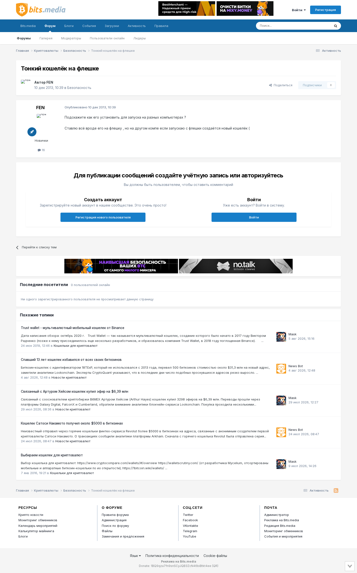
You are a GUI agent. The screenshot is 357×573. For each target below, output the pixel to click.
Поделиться (282, 85)
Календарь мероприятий (37, 526)
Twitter (188, 515)
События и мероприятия (283, 536)
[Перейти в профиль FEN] (26, 85)
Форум (50, 26)
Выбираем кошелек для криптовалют (52, 455)
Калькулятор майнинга (36, 531)
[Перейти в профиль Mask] (281, 337)
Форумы (24, 38)
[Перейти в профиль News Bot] (281, 368)
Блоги (69, 26)
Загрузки (112, 26)
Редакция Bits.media (279, 526)
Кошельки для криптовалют (75, 345)
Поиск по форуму (115, 526)
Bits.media (28, 26)
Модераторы (71, 38)
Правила (161, 26)
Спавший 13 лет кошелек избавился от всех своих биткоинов (71, 360)
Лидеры (139, 38)
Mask (293, 334)
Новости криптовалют (68, 377)
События (89, 26)
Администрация (114, 520)
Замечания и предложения (123, 536)
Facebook (190, 520)
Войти (298, 10)
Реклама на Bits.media (281, 520)
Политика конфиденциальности (172, 556)
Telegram (190, 531)
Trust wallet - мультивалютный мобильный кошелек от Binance (72, 328)
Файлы (107, 531)
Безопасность (79, 88)
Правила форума (115, 515)
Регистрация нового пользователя (103, 217)
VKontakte (190, 526)
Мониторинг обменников (37, 520)
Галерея (46, 38)
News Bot (296, 366)
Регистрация (325, 10)
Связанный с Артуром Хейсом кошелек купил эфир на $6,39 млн (74, 391)
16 (43, 150)
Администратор (276, 515)
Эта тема (317, 25)
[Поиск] (335, 26)
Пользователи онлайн (107, 38)
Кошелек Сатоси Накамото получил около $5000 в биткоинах (72, 423)
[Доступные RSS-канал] (336, 490)
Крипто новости (30, 515)
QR (215, 566)
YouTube (189, 536)
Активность (137, 26)
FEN (49, 82)
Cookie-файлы (215, 556)
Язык (134, 556)
